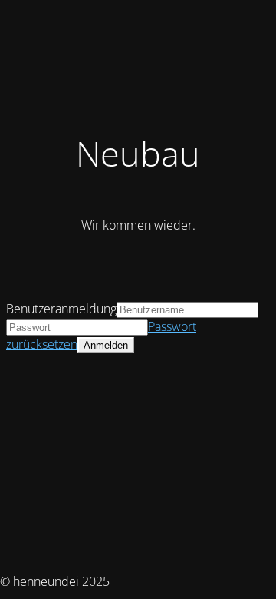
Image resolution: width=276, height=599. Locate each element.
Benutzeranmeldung (61, 308)
